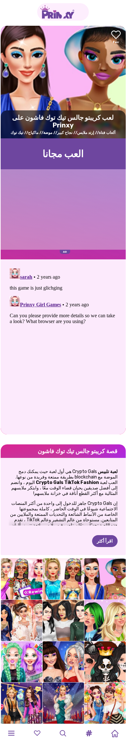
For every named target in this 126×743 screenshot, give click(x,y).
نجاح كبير (64, 132)
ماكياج (33, 132)
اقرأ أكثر (105, 541)
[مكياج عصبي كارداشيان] (105, 662)
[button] (89, 733)
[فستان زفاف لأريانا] (21, 620)
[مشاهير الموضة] (21, 703)
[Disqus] (63, 346)
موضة (47, 132)
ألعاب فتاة (107, 132)
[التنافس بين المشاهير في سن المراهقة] (63, 662)
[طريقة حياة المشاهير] (21, 662)
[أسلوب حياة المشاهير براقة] (63, 703)
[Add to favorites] (116, 37)
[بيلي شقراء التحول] (105, 620)
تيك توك (17, 132)
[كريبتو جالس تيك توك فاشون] (105, 578)
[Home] (115, 733)
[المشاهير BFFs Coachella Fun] (105, 703)
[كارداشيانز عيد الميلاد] (63, 620)
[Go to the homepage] (63, 12)
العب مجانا (63, 154)
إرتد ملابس (85, 132)
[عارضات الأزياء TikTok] (63, 578)
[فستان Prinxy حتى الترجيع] (21, 578)
